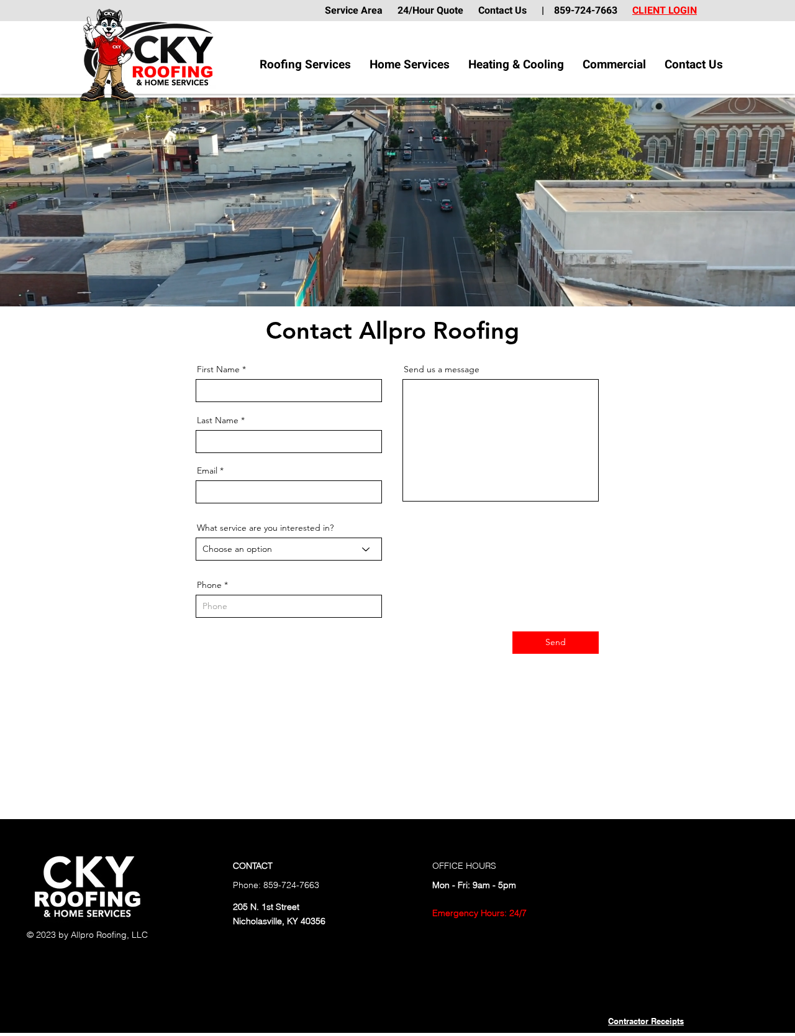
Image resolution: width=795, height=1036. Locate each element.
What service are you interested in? (265, 527)
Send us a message (441, 369)
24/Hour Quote (430, 10)
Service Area (360, 10)
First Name (218, 369)
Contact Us (510, 10)
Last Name (217, 420)
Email (207, 470)
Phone (209, 584)
